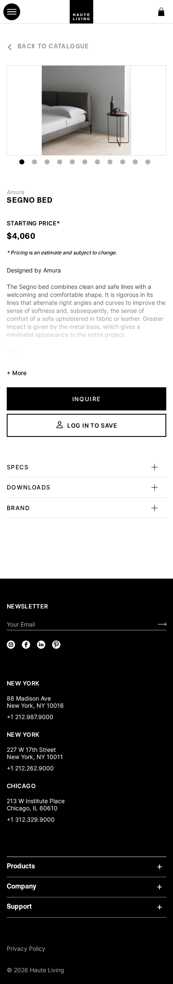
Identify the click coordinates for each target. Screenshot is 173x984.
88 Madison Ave (29, 698)
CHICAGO (21, 785)
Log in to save (92, 425)
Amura (15, 192)
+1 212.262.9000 (30, 768)
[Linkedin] (41, 644)
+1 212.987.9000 (30, 716)
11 (147, 161)
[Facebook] (26, 644)
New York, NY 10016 (35, 705)
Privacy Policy (26, 948)
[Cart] (161, 11)
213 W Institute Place (36, 800)
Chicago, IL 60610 (32, 808)
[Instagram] (11, 644)
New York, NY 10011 (35, 756)
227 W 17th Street (31, 749)
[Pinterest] (56, 644)
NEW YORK (24, 683)
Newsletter (27, 606)
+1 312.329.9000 (31, 819)
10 (135, 161)
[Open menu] (11, 11)
